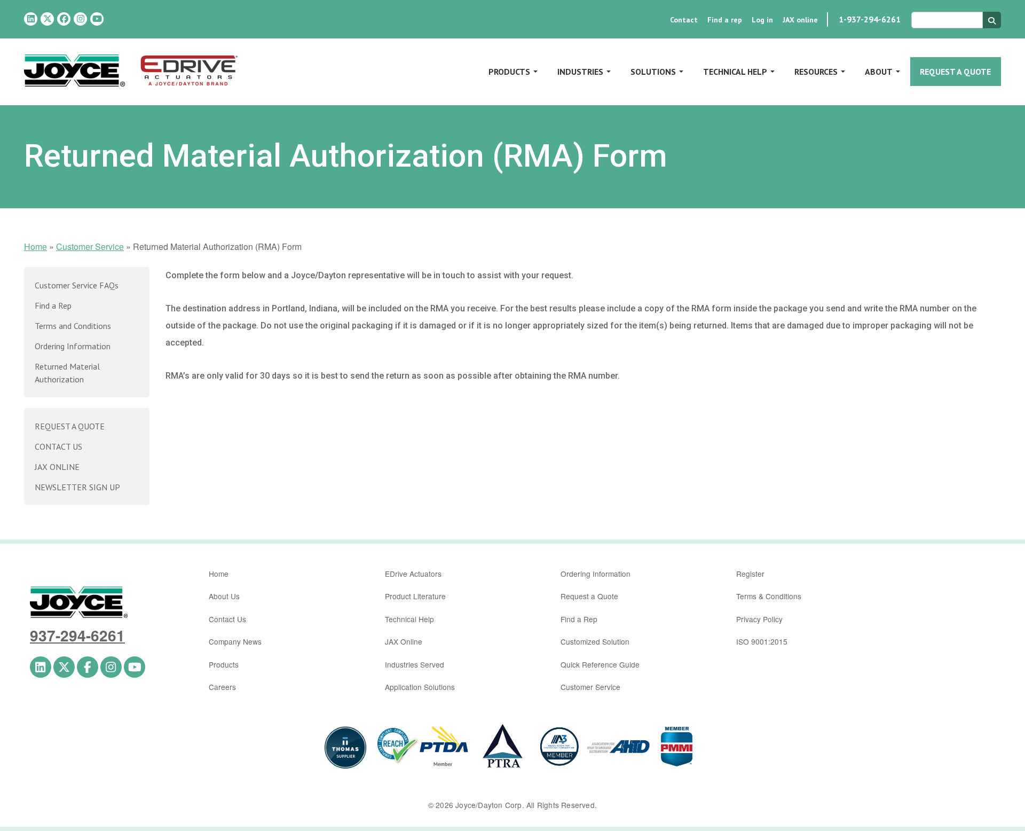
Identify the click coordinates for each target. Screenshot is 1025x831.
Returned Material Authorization (67, 373)
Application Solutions (420, 686)
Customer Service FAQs (77, 285)
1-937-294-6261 (870, 19)
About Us (224, 596)
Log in (762, 20)
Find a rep (724, 20)
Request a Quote (955, 71)
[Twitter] (47, 19)
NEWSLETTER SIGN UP (77, 487)
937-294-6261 (77, 635)
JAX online (800, 20)
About (879, 71)
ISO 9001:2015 (761, 641)
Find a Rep (53, 305)
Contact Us (227, 619)
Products (509, 71)
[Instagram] (80, 19)
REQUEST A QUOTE (70, 426)
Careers (222, 686)
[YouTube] (97, 19)
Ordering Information (73, 346)
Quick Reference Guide (600, 664)
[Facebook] (63, 19)
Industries (580, 71)
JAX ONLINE (57, 466)
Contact (684, 20)
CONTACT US (58, 446)
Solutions (653, 71)
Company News (235, 641)
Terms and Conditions (73, 325)
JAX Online (403, 641)
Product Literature (415, 596)
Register (750, 573)
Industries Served (414, 664)
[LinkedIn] (30, 19)
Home (35, 246)
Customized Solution (595, 641)
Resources (816, 71)
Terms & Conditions (768, 596)
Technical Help (735, 71)
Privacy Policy (759, 619)
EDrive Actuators (413, 573)
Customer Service (90, 246)
